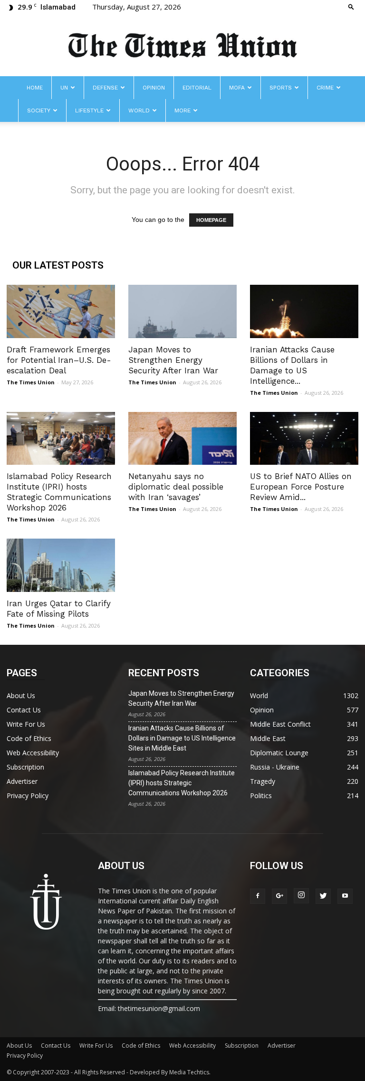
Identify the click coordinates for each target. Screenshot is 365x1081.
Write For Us (26, 724)
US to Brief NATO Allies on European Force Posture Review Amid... (301, 486)
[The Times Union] (182, 46)
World (139, 110)
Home (35, 87)
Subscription (25, 766)
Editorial (196, 87)
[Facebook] (257, 896)
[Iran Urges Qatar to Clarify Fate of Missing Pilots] (61, 565)
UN (64, 87)
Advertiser (22, 781)
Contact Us (24, 709)
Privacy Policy (27, 795)
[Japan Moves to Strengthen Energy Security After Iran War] (182, 311)
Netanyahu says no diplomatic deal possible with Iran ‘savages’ (175, 486)
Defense (105, 87)
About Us (21, 695)
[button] (351, 6)
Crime (325, 87)
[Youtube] (345, 896)
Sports (280, 87)
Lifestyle (89, 110)
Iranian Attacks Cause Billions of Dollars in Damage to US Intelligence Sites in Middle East (182, 738)
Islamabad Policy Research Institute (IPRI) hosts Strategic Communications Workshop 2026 (181, 783)
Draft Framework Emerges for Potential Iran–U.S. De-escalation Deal (59, 360)
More (182, 110)
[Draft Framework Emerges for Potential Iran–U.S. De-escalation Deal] (61, 311)
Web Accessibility (33, 752)
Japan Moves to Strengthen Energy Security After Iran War (173, 360)
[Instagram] (301, 895)
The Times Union (31, 382)
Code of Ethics (29, 738)
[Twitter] (323, 896)
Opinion (154, 87)
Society (38, 110)
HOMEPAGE (211, 220)
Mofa (237, 87)
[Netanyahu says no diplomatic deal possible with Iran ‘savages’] (182, 438)
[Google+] (279, 896)
